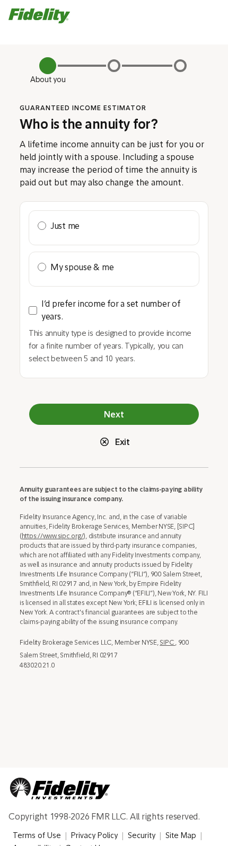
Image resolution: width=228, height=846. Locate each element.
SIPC (167, 642)
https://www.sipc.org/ (53, 536)
